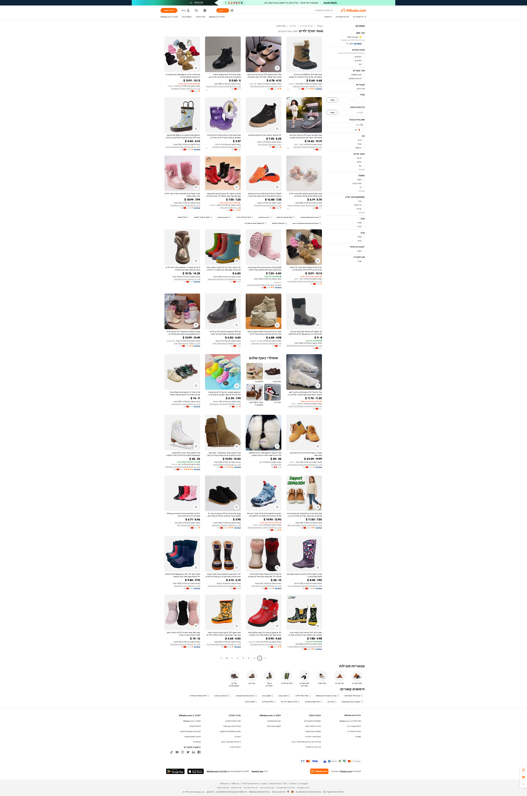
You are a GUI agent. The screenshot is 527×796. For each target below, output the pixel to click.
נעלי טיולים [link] (281, 26)
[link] (523, 770)
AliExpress (224, 783)
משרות (358, 737)
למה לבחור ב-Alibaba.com (350, 721)
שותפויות (197, 742)
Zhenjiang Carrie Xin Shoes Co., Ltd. (185, 205)
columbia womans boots (245, 696)
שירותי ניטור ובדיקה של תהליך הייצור (306, 742)
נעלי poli (330, 702)
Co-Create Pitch (354, 726)
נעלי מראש (182, 217)
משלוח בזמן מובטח (313, 731)
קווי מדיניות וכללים (313, 747)
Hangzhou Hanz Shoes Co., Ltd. (187, 279)
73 (227, 658)
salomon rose (263, 217)
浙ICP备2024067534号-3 (333, 792)
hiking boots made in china (326, 696)
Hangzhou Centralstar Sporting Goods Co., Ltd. (182, 147)
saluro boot (283, 696)
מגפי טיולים (249, 702)
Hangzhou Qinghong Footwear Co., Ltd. (224, 279)
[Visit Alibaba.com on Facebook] (199, 752)
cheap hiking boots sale (309, 217)
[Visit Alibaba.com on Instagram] (182, 752)
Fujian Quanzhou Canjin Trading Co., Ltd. (264, 527)
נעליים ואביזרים (306, 26)
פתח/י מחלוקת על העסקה (230, 731)
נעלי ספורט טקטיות (312, 702)
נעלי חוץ (293, 26)
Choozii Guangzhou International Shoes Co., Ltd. (304, 464)
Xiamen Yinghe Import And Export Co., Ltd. (223, 86)
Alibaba (320, 26)
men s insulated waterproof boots (305, 223)
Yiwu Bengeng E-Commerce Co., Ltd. (265, 86)
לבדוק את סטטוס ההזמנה (190, 731)
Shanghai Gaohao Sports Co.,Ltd (267, 205)
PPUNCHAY (276, 464)
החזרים (238, 737)
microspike (266, 696)
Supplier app (257, 771)
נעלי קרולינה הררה (243, 217)
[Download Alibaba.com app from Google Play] (175, 771)
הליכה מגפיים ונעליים (198, 696)
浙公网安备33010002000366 (308, 792)
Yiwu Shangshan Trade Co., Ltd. (187, 343)
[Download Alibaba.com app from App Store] (195, 771)
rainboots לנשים (278, 223)
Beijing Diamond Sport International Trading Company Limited (263, 285)
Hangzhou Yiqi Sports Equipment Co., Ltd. (182, 467)
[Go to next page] (221, 658)
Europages (303, 783)
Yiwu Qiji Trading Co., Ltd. (230, 207)
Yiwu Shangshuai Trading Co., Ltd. (226, 343)
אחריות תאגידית (354, 731)
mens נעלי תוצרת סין (352, 696)
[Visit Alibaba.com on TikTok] (171, 752)
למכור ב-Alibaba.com (192, 721)
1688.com (235, 783)
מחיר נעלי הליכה (301, 696)
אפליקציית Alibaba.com (217, 771)
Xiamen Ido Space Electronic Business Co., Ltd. (304, 281)
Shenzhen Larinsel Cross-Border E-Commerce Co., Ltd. (304, 406)
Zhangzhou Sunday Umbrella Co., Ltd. (225, 404)
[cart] (196, 11)
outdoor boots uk (221, 696)
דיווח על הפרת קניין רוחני (231, 742)
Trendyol (292, 783)
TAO (285, 783)
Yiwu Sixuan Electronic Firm (269, 144)
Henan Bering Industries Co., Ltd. (227, 464)
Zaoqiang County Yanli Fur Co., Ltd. (185, 88)
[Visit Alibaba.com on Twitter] (188, 752)
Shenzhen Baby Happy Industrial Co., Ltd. (304, 525)
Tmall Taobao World (250, 783)
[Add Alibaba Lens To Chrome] (319, 771)
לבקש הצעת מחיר (274, 726)
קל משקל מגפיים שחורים (254, 223)
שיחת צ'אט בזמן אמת (232, 726)
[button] (231, 10)
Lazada (264, 783)
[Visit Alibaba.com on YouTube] (177, 752)
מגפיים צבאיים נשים (284, 217)
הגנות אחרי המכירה (313, 737)
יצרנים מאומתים (274, 721)
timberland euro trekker (351, 702)
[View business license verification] (288, 792)
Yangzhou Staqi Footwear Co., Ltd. (307, 147)
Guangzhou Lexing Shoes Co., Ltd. (185, 404)
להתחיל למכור (195, 726)
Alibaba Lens (346, 771)
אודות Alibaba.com (352, 715)
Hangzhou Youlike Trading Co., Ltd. (307, 86)
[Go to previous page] (265, 658)
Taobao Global (275, 783)
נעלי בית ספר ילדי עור (289, 702)
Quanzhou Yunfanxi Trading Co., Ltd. (266, 343)
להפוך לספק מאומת (192, 737)
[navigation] (345, 342)
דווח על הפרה (235, 747)
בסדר (332, 100)
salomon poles (223, 217)
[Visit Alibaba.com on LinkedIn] (193, 752)
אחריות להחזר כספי (313, 726)
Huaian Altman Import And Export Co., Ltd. (304, 345)
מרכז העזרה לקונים (233, 721)
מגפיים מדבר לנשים (201, 217)
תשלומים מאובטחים (312, 721)
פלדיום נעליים (267, 702)
